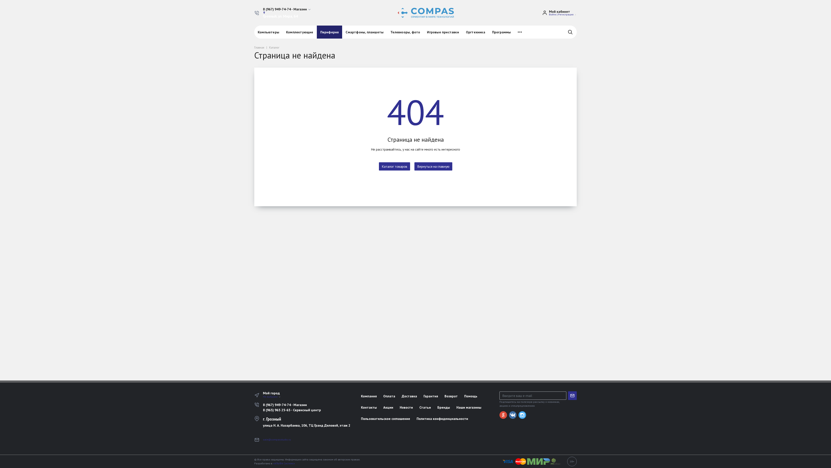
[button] (287, 9)
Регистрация (565, 14)
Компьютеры (268, 32)
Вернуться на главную (433, 166)
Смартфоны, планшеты (364, 32)
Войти (552, 14)
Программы (501, 32)
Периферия (329, 32)
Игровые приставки (443, 32)
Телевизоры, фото (405, 32)
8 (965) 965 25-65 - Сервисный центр (292, 410)
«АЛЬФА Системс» (284, 463)
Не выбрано (270, 396)
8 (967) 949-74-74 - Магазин (285, 405)
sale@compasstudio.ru (277, 439)
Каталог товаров (394, 166)
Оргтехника (475, 32)
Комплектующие (299, 32)
